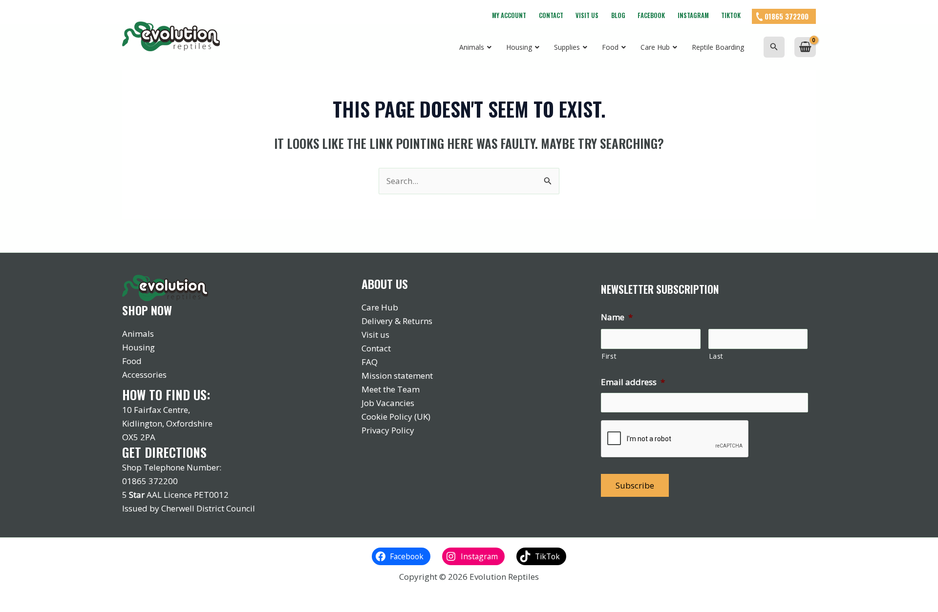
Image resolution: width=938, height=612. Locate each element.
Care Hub (380, 307)
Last (716, 356)
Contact (551, 15)
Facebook (651, 15)
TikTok (731, 15)
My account (509, 15)
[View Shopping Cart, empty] (805, 47)
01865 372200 (787, 16)
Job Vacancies (388, 402)
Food (132, 361)
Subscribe (635, 485)
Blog (618, 15)
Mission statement (397, 375)
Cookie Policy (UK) (396, 416)
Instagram (693, 15)
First (609, 356)
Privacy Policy (388, 430)
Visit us (587, 15)
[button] (774, 47)
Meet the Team (391, 389)
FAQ (370, 361)
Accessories (144, 374)
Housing (138, 347)
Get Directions (164, 452)
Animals (138, 333)
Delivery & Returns (397, 320)
